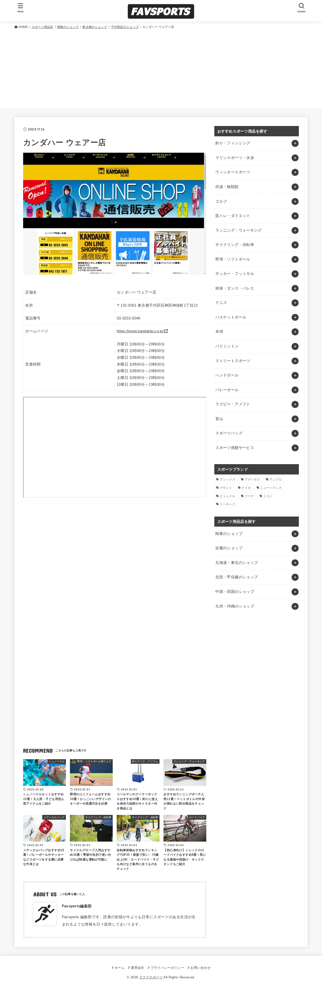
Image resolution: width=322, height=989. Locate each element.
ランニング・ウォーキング (238, 230)
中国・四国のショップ (234, 592)
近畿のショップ (229, 548)
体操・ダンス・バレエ (234, 288)
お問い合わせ (200, 968)
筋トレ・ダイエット (232, 216)
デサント (226, 488)
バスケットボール (230, 317)
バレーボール (226, 390)
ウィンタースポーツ (232, 172)
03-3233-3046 (128, 318)
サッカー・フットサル (234, 274)
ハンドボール (226, 375)
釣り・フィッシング (232, 143)
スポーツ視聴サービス (234, 448)
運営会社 (137, 968)
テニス (221, 303)
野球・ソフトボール (232, 259)
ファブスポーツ (151, 977)
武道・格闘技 (226, 187)
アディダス (252, 479)
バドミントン (226, 346)
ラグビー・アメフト (232, 404)
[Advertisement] (161, 68)
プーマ (249, 496)
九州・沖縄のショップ (234, 606)
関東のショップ (229, 534)
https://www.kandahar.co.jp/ (140, 331)
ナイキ (246, 488)
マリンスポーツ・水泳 (234, 158)
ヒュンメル (227, 496)
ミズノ (268, 496)
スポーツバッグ (229, 433)
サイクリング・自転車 (234, 245)
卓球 (219, 332)
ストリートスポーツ (232, 361)
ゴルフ (221, 201)
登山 (219, 419)
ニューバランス (271, 488)
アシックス (227, 479)
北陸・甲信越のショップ (236, 577)
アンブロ (275, 479)
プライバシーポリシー (167, 968)
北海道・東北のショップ (236, 563)
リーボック (227, 504)
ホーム (119, 968)
